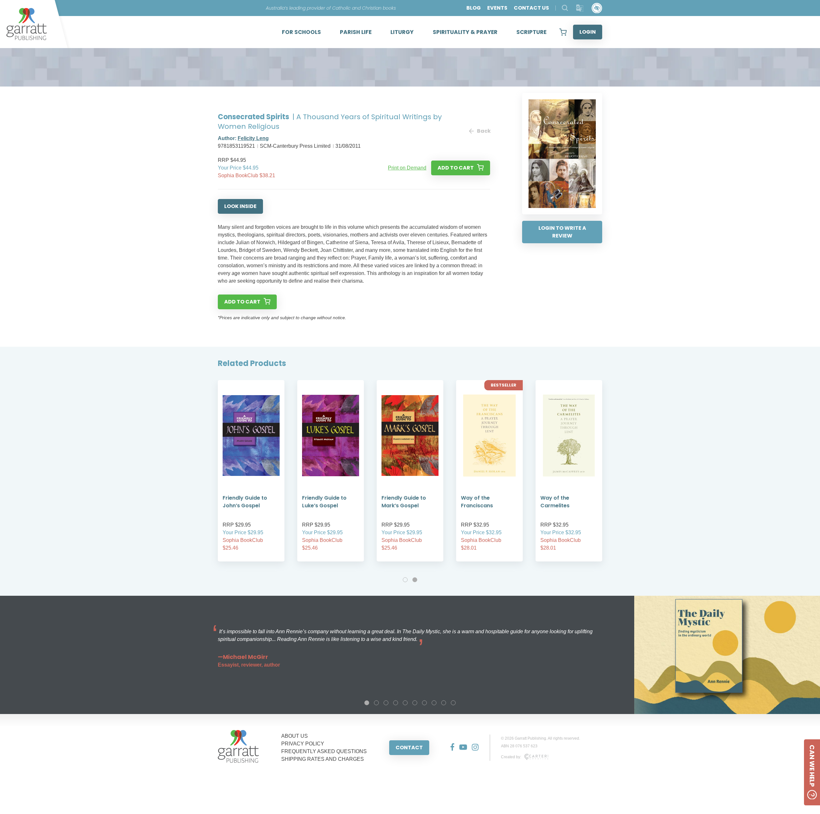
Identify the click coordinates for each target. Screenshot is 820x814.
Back (483, 131)
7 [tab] (424, 703)
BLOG (473, 8)
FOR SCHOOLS (301, 32)
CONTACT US (531, 8)
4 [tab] (395, 703)
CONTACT (409, 747)
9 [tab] (443, 703)
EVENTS (497, 8)
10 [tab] (453, 703)
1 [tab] (405, 580)
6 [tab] (415, 703)
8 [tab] (434, 703)
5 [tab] (405, 703)
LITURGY (402, 32)
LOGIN (587, 32)
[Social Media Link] (450, 747)
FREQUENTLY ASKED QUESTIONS (324, 751)
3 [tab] (386, 703)
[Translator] (580, 8)
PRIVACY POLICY (302, 743)
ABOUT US (294, 736)
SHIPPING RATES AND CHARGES (322, 759)
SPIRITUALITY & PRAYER (465, 32)
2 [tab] (415, 580)
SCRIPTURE (531, 32)
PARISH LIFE (356, 32)
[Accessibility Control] (597, 8)
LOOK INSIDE (240, 206)
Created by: (511, 757)
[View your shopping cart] (563, 32)
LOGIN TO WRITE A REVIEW (562, 231)
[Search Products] (565, 8)
